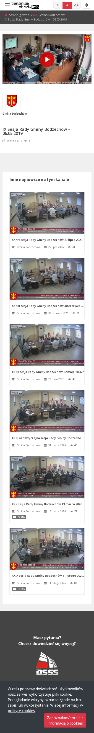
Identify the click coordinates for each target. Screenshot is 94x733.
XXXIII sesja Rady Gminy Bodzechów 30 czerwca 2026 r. (48, 306)
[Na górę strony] (79, 704)
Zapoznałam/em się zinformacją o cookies (65, 720)
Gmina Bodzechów (52, 15)
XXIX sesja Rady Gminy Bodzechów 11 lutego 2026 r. (48, 576)
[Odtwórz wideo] (47, 59)
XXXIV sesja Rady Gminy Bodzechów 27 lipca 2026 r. (48, 240)
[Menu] (7, 5)
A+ (76, 5)
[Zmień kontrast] (86, 5)
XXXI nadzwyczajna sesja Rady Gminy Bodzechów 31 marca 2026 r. (48, 438)
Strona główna (19, 15)
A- (58, 5)
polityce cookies (21, 710)
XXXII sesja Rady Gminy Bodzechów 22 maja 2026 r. (48, 372)
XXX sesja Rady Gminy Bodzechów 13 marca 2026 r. (48, 504)
